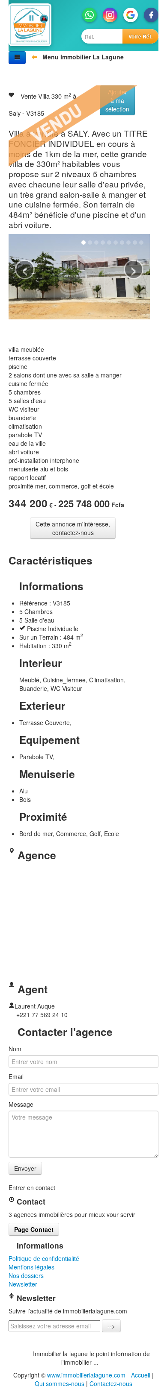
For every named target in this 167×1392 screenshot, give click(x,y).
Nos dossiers (26, 1275)
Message (21, 1104)
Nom (15, 1048)
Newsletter (23, 1284)
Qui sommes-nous (59, 1383)
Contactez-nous (110, 1383)
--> (111, 1326)
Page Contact (34, 1229)
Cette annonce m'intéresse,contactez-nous (73, 528)
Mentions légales (31, 1267)
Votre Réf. (140, 36)
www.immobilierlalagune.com (86, 1375)
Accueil (140, 1375)
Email (16, 1076)
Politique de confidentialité (44, 1258)
